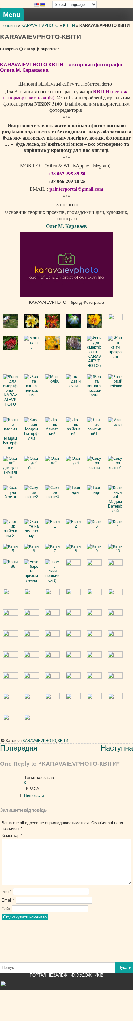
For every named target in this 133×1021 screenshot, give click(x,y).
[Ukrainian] (42, 4)
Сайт (6, 908)
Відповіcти (34, 795)
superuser (50, 49)
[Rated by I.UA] (13, 985)
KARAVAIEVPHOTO (39, 25)
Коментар (12, 835)
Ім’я (6, 891)
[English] (36, 4)
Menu (11, 15)
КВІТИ (69, 25)
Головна (9, 25)
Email (8, 900)
